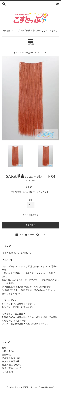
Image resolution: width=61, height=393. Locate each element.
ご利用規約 (7, 371)
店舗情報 (6, 354)
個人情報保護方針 (10, 361)
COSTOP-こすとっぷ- (29, 387)
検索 (4, 348)
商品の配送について (11, 365)
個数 (30, 200)
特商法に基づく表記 (11, 358)
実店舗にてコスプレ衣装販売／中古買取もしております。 (30, 30)
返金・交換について (11, 368)
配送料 (18, 191)
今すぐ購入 (30, 225)
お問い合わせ (8, 351)
